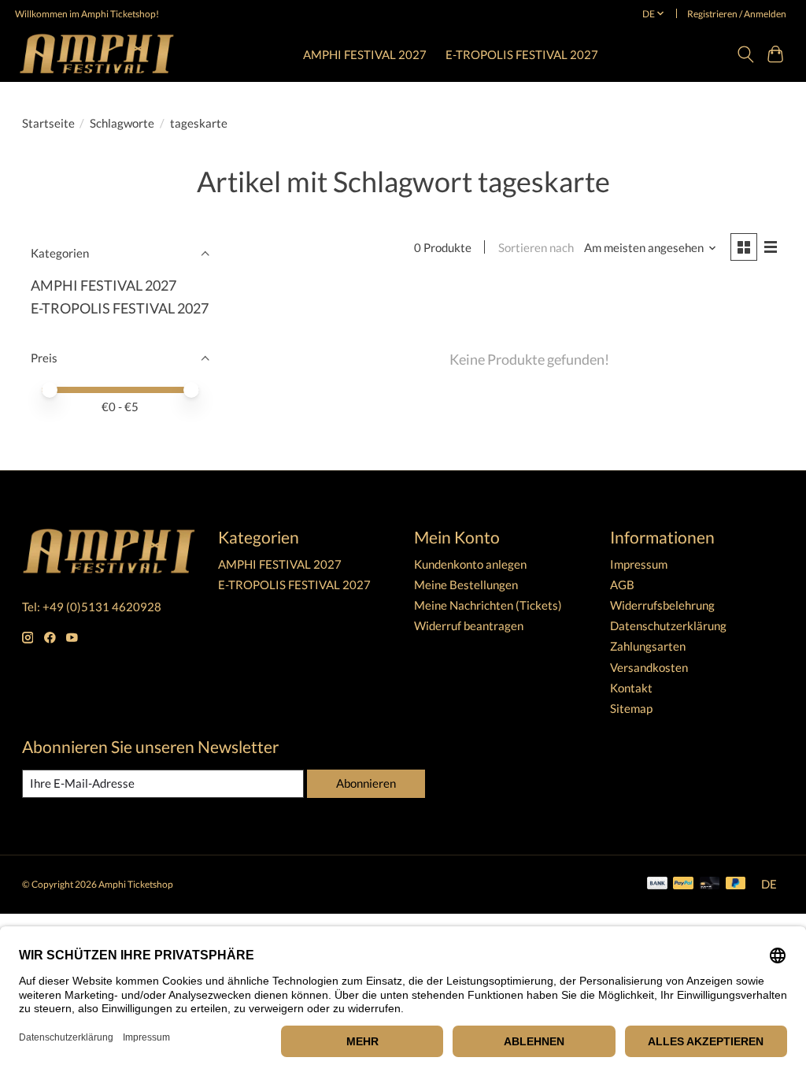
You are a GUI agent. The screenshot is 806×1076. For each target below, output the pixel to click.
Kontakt (631, 688)
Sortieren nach (536, 247)
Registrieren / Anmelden (736, 14)
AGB (622, 585)
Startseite (48, 123)
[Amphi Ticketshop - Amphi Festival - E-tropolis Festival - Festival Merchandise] (97, 54)
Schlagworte (122, 123)
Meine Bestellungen (466, 585)
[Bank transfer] (657, 884)
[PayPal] (683, 884)
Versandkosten (649, 667)
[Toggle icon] (745, 54)
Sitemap (631, 708)
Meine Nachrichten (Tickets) (488, 605)
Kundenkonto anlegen (470, 564)
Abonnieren (366, 783)
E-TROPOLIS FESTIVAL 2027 (522, 54)
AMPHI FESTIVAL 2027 (365, 54)
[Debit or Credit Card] (710, 884)
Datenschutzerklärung (668, 626)
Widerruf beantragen (468, 626)
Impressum (638, 564)
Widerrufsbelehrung (662, 605)
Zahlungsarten (648, 646)
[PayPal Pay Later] (736, 884)
